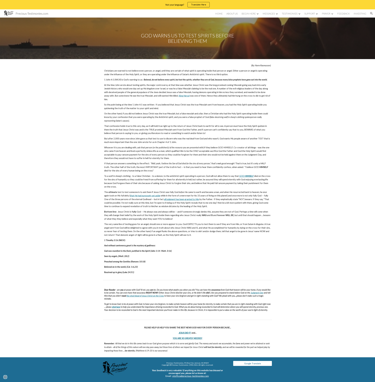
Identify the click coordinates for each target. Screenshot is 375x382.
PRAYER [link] (326, 13)
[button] (371, 13)
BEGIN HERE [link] (249, 13)
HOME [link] (219, 13)
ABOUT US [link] (232, 13)
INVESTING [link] (360, 13)
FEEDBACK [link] (343, 13)
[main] (187, 38)
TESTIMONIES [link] (290, 13)
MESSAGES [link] (269, 13)
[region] (187, 4)
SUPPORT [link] (309, 13)
